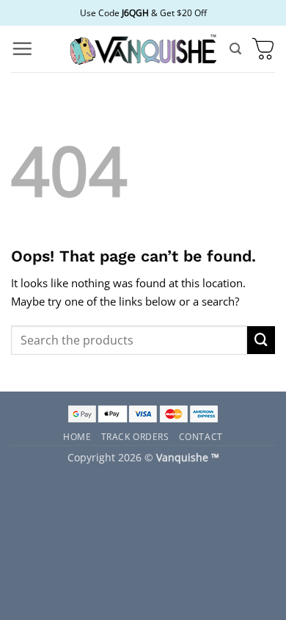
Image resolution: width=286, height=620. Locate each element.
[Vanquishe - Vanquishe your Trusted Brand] (143, 49)
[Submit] (261, 340)
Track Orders (135, 436)
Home (77, 436)
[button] (22, 48)
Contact (201, 436)
